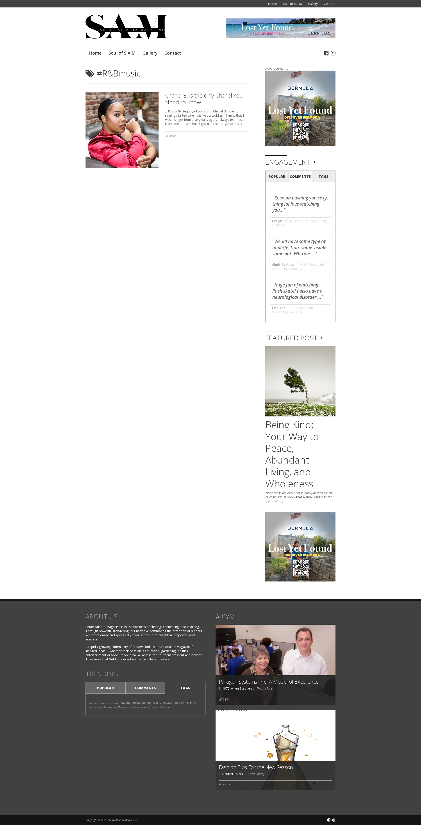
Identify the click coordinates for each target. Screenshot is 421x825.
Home (272, 4)
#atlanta (93, 703)
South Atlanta (95, 707)
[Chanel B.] (122, 130)
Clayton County (166, 703)
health (189, 703)
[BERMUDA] (300, 108)
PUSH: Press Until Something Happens (298, 266)
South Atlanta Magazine (115, 707)
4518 (172, 136)
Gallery (313, 4)
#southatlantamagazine (133, 702)
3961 (226, 699)
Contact (329, 4)
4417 (226, 785)
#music (115, 703)
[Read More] (233, 124)
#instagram (104, 703)
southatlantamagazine (140, 707)
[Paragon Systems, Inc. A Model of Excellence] (275, 664)
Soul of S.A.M (292, 4)
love (195, 703)
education (179, 703)
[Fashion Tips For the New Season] (275, 750)
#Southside (152, 702)
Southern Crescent (161, 707)
